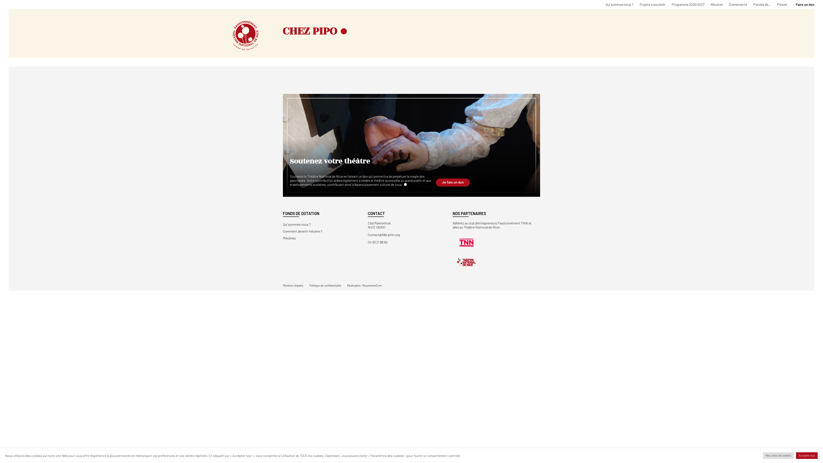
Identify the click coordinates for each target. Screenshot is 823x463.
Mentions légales (293, 285)
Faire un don (805, 4)
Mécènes (289, 238)
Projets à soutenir (652, 4)
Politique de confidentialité (325, 285)
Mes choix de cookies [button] (778, 455)
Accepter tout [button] (807, 455)
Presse (782, 4)
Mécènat (716, 4)
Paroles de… (762, 4)
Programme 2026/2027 (688, 4)
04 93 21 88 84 (378, 242)
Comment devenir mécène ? (302, 231)
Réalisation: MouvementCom (364, 285)
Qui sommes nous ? (620, 4)
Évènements (738, 4)
